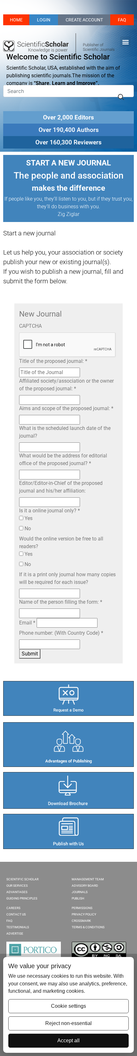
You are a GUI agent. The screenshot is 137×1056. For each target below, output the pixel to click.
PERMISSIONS (82, 908)
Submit (30, 654)
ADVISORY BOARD (85, 885)
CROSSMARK (81, 920)
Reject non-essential (68, 1023)
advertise (14, 933)
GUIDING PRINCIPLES (21, 898)
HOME (16, 19)
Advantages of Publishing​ (68, 761)
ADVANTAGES (16, 892)
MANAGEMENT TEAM (88, 879)
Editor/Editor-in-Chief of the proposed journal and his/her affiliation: (61, 487)
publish (78, 898)
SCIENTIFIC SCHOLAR (22, 879)
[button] (125, 41)
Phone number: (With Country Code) (61, 633)
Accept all (68, 1040)
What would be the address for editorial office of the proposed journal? (63, 459)
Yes (27, 518)
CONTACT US (16, 914)
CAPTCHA (30, 326)
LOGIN (43, 19)
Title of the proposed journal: (53, 361)
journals (80, 892)
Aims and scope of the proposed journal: (66, 408)
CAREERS (13, 908)
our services (17, 885)
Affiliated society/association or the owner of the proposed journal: (66, 385)
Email (27, 623)
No (27, 528)
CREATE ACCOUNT (84, 19)
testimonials (17, 927)
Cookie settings (68, 1006)
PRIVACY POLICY (84, 914)
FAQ (122, 19)
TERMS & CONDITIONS (88, 927)
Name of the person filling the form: (60, 602)
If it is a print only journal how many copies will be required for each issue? (67, 578)
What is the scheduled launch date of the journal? (65, 432)
